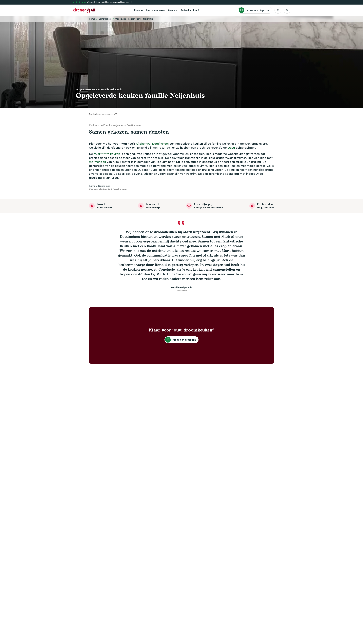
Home (92, 19)
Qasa (231, 147)
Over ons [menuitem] (172, 10)
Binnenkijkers (105, 19)
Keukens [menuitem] (138, 10)
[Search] (287, 10)
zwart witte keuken (107, 154)
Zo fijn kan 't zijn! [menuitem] (190, 10)
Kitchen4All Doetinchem (152, 143)
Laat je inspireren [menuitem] (155, 10)
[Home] (84, 10)
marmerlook (97, 162)
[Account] (278, 10)
